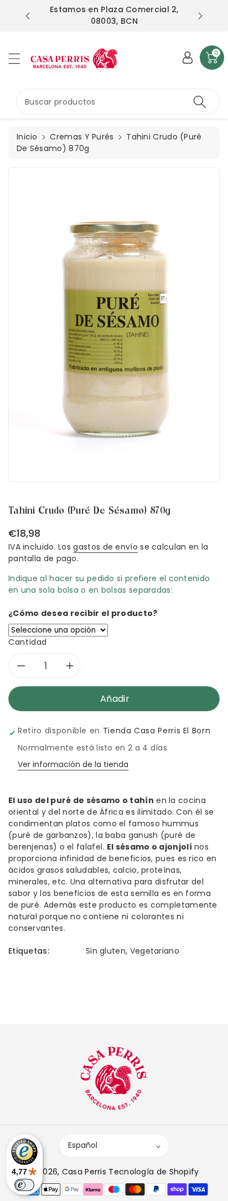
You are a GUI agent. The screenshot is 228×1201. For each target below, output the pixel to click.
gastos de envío (105, 546)
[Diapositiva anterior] (27, 16)
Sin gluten (106, 950)
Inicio (27, 136)
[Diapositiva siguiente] (200, 16)
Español (82, 1145)
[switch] (24, 1185)
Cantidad (27, 642)
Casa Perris (84, 1171)
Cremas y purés (81, 136)
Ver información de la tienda (73, 764)
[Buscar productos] (199, 101)
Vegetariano (154, 950)
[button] (19, 58)
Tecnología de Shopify (153, 1171)
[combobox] (118, 101)
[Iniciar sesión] (187, 57)
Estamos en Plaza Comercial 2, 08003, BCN (114, 15)
